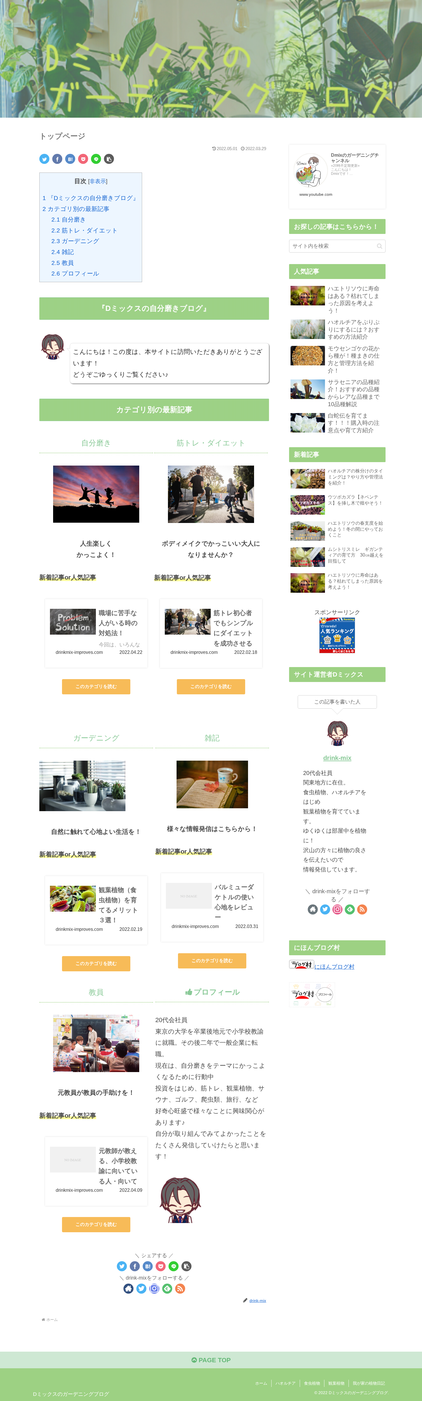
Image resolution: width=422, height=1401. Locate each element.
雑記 (62, 252)
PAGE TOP (214, 1360)
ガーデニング (75, 241)
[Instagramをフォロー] (154, 1289)
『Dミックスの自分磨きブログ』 (90, 198)
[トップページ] (70, 159)
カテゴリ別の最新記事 (75, 209)
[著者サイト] (128, 1289)
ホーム (261, 1383)
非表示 (98, 181)
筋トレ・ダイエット (84, 230)
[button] (380, 246)
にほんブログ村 (334, 967)
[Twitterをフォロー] (141, 1289)
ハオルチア (286, 1383)
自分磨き (68, 219)
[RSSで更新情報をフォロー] (180, 1289)
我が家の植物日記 (369, 1383)
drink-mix (337, 757)
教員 (62, 262)
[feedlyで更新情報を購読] (167, 1289)
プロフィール (75, 273)
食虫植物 (312, 1383)
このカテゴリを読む (96, 686)
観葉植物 (336, 1383)
